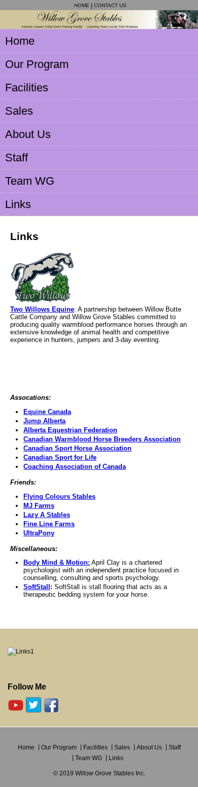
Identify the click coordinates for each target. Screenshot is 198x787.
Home (81, 5)
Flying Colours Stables (59, 496)
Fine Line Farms (49, 524)
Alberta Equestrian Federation (70, 430)
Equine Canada (47, 412)
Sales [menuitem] (19, 111)
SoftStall (36, 587)
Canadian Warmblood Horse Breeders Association (102, 439)
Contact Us (110, 5)
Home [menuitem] (20, 41)
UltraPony (38, 533)
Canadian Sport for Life (59, 457)
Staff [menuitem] (16, 157)
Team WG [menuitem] (29, 181)
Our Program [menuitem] (37, 64)
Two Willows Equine (42, 309)
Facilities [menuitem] (26, 87)
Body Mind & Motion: (56, 562)
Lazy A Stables (46, 515)
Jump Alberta (44, 421)
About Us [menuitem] (28, 134)
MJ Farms (38, 505)
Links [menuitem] (18, 204)
